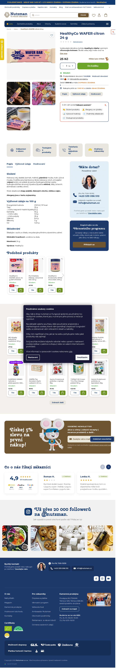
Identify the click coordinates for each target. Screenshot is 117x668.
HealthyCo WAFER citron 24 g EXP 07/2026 (16, 278)
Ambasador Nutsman (41, 611)
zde (70, 352)
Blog (61, 7)
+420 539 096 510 (61, 568)
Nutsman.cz (96, 578)
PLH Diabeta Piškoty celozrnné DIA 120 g (36, 278)
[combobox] (59, 15)
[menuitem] (10, 24)
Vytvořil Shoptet (12, 664)
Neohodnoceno (77, 42)
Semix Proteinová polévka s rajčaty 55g (57, 381)
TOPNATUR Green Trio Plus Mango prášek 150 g (77, 381)
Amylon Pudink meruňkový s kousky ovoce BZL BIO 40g (98, 339)
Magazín (8, 603)
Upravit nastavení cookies (57, 660)
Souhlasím (82, 357)
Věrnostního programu (79, 79)
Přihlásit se (89, 245)
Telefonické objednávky (73, 150)
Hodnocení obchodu (13, 611)
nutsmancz (102, 578)
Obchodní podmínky (12, 7)
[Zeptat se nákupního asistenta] (105, 105)
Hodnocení (96, 94)
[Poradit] (106, 319)
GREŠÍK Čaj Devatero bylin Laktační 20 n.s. (35, 381)
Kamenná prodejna (12, 607)
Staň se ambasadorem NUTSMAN (78, 7)
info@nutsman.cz (84, 568)
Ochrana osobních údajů (42, 625)
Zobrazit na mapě (69, 609)
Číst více (63, 54)
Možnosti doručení (100, 76)
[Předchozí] (102, 467)
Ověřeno (65, 476)
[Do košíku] (21, 351)
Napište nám (42, 7)
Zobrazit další (58, 402)
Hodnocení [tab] (39, 164)
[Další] (108, 467)
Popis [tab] (10, 164)
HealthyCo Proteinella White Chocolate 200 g (55, 278)
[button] (71, 109)
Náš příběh (9, 598)
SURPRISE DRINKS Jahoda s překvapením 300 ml (15, 381)
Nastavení (33, 357)
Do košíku (93, 66)
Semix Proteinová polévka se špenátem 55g (98, 381)
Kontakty (53, 7)
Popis (64, 94)
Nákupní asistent (83, 105)
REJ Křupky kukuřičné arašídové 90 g (14, 339)
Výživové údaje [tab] (23, 164)
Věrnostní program (40, 603)
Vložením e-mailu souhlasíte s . (91, 446)
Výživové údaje (79, 94)
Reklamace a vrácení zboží (44, 620)
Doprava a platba (28, 7)
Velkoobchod (99, 7)
